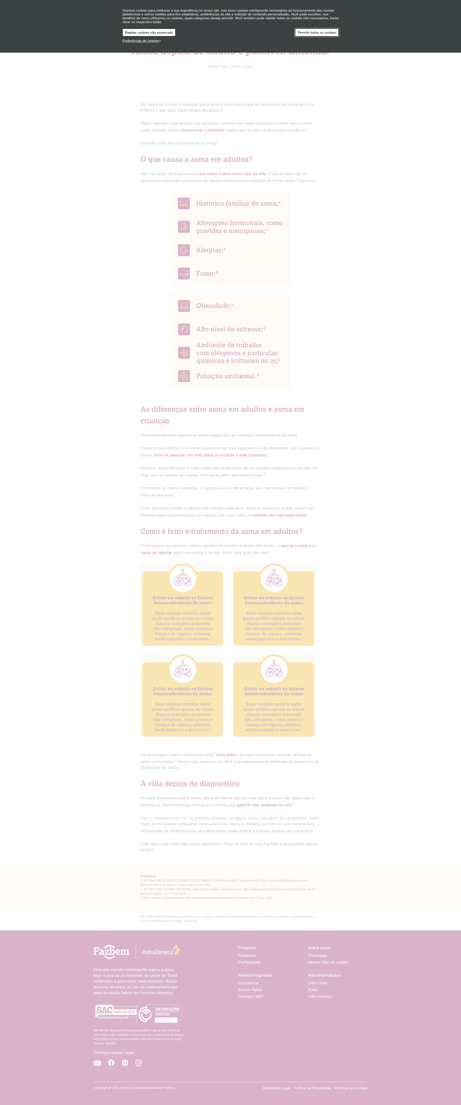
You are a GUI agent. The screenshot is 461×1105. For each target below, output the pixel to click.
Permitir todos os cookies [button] (317, 32)
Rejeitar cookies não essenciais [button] (149, 32)
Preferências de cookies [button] (140, 41)
